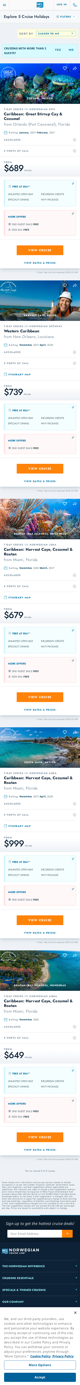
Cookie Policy (40, 1356)
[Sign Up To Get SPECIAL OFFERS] (67, 1234)
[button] (75, 68)
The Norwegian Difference (23, 1266)
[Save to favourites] (65, 68)
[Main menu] (4, 5)
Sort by (26, 33)
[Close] (75, 1312)
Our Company (13, 1302)
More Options (40, 1365)
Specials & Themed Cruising (24, 1290)
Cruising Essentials (18, 1278)
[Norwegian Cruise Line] (40, 5)
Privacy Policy (63, 1356)
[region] (40, 1346)
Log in (62, 4)
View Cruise (40, 250)
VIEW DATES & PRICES (40, 263)
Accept (40, 1377)
